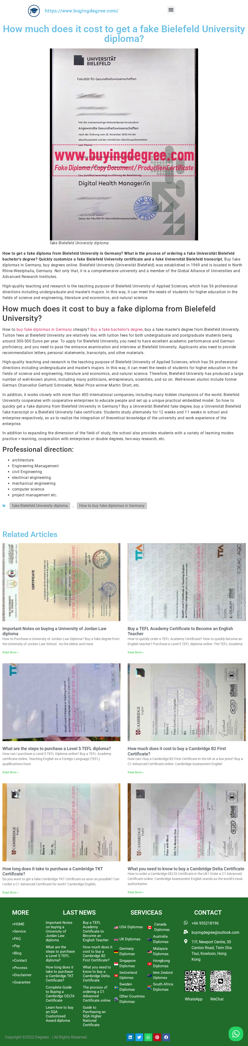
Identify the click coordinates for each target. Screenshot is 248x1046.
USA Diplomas (131, 927)
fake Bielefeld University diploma (40, 505)
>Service (19, 931)
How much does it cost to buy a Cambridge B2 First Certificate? (97, 953)
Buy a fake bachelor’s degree (117, 329)
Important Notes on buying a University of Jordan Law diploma (59, 931)
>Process (19, 968)
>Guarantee (21, 982)
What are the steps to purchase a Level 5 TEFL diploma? (56, 748)
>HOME (18, 924)
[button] (171, 10)
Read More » (10, 652)
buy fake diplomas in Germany (43, 329)
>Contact (19, 960)
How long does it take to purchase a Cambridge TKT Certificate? (60, 974)
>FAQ (16, 938)
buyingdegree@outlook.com (215, 932)
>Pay (16, 946)
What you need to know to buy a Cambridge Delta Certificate (186, 868)
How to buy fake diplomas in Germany (112, 505)
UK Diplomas (129, 939)
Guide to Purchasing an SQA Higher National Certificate (94, 1016)
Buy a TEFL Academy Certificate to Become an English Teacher (95, 931)
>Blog (16, 953)
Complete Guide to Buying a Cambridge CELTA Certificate (60, 994)
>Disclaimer (21, 975)
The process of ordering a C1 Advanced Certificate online (96, 994)
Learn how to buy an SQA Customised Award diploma (59, 1014)
